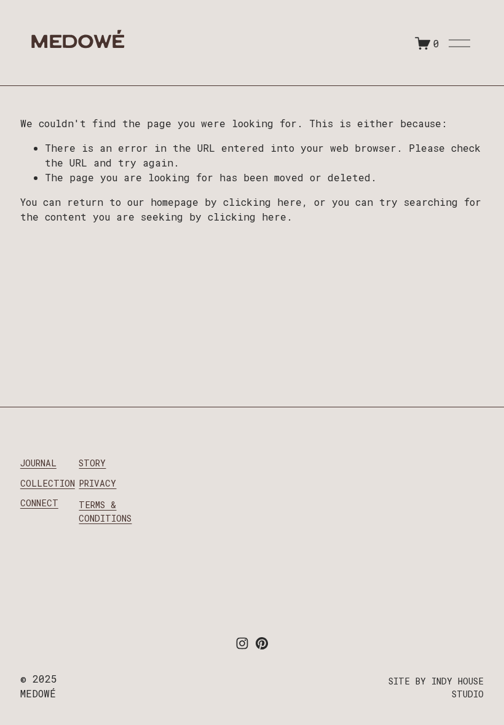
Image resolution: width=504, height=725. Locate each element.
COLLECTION (47, 483)
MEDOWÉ (77, 44)
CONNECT (39, 503)
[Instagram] (242, 643)
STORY (92, 463)
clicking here (262, 201)
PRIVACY (97, 483)
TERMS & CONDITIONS (105, 511)
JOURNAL (38, 463)
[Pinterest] (262, 643)
